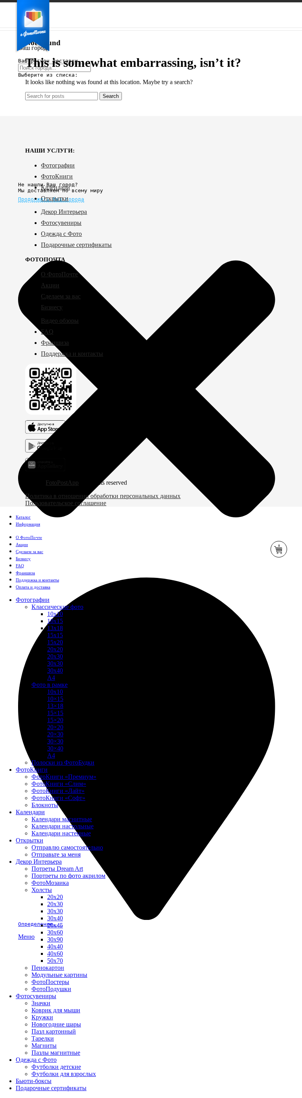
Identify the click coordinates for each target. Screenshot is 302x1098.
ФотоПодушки (51, 989)
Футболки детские (56, 1066)
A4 (51, 755)
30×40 (55, 748)
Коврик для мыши (55, 1010)
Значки (40, 1003)
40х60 (55, 953)
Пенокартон (47, 967)
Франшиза (55, 342)
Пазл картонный (53, 1031)
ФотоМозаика (50, 882)
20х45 (55, 925)
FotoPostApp (62, 482)
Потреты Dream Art (57, 868)
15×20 (55, 720)
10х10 (55, 614)
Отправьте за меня (56, 854)
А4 (51, 677)
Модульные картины (59, 974)
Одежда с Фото (61, 233)
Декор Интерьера (64, 211)
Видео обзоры (60, 320)
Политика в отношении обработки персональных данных (102, 496)
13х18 (55, 628)
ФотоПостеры (50, 981)
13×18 (55, 706)
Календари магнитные (61, 819)
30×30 (55, 741)
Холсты (41, 889)
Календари (55, 187)
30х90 (55, 939)
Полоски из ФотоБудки (62, 762)
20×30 (55, 734)
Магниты (44, 1045)
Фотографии (58, 165)
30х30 (55, 663)
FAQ (47, 331)
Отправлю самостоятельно (67, 847)
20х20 (55, 649)
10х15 (55, 621)
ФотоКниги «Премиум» (63, 776)
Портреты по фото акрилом (68, 875)
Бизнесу (52, 307)
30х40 (55, 670)
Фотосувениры (61, 222)
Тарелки (42, 1038)
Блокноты (44, 805)
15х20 (55, 642)
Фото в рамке (49, 684)
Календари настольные (62, 826)
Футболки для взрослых (63, 1073)
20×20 (55, 727)
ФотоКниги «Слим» (58, 783)
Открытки (54, 198)
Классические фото (57, 606)
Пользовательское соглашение (65, 503)
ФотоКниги (57, 176)
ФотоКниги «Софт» (58, 798)
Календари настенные (61, 833)
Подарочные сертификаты (76, 244)
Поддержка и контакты (72, 353)
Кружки (42, 1017)
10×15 (55, 698)
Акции (50, 285)
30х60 (55, 932)
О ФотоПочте (59, 274)
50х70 (55, 960)
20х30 (55, 656)
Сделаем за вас (61, 296)
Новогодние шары (56, 1024)
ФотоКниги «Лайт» (58, 790)
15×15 (55, 713)
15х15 (55, 635)
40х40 (55, 946)
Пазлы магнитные (55, 1052)
